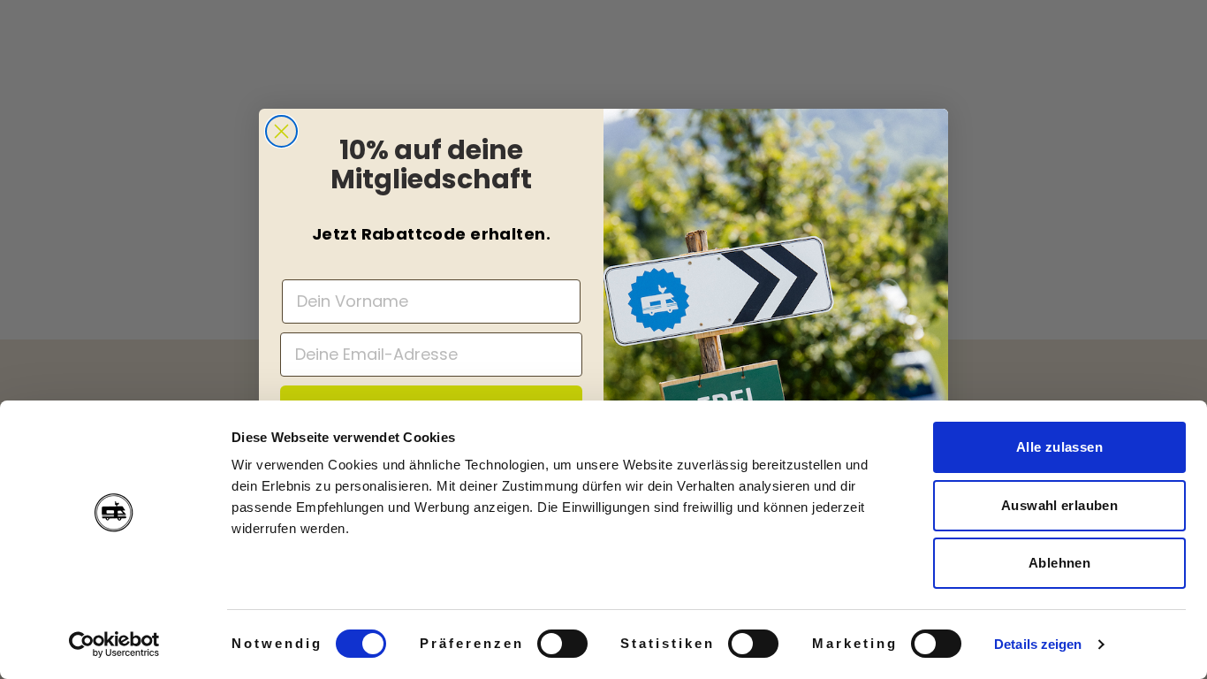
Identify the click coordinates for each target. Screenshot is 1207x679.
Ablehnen (1059, 562)
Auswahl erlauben (1059, 505)
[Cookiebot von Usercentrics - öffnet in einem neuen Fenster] (114, 644)
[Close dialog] (281, 131)
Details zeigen (1038, 644)
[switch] (562, 643)
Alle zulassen (1059, 446)
